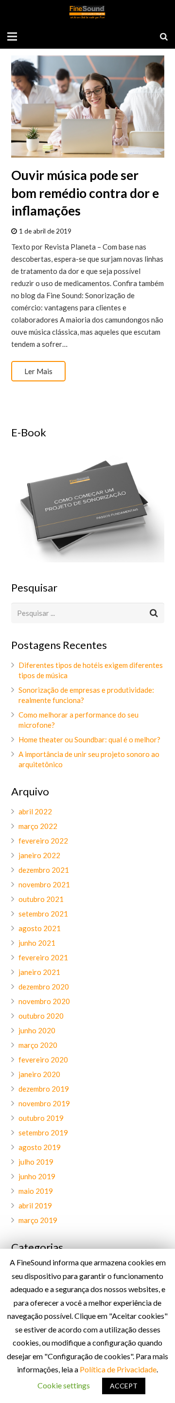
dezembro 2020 (43, 986)
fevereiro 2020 (43, 1059)
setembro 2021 (43, 913)
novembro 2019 (44, 1103)
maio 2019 (35, 1191)
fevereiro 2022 (43, 840)
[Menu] (12, 36)
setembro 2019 (43, 1132)
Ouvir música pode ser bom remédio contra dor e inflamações (85, 192)
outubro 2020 (41, 1015)
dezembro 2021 (43, 869)
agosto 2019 (39, 1147)
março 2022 (37, 826)
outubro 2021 (41, 899)
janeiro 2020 (39, 1074)
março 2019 (37, 1220)
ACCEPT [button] (124, 1386)
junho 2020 (36, 1030)
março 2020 (37, 1045)
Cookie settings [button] (63, 1385)
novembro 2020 (44, 1001)
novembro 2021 (44, 884)
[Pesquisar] (164, 36)
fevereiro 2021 (43, 957)
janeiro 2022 (39, 855)
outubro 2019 (41, 1118)
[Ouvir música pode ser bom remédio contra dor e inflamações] (87, 106)
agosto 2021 (39, 928)
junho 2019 (36, 1176)
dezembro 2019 (43, 1088)
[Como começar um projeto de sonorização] (87, 559)
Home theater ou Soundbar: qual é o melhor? (89, 739)
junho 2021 (36, 942)
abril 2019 (35, 1205)
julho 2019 (35, 1161)
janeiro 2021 (39, 972)
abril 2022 (35, 811)
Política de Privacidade (118, 1369)
